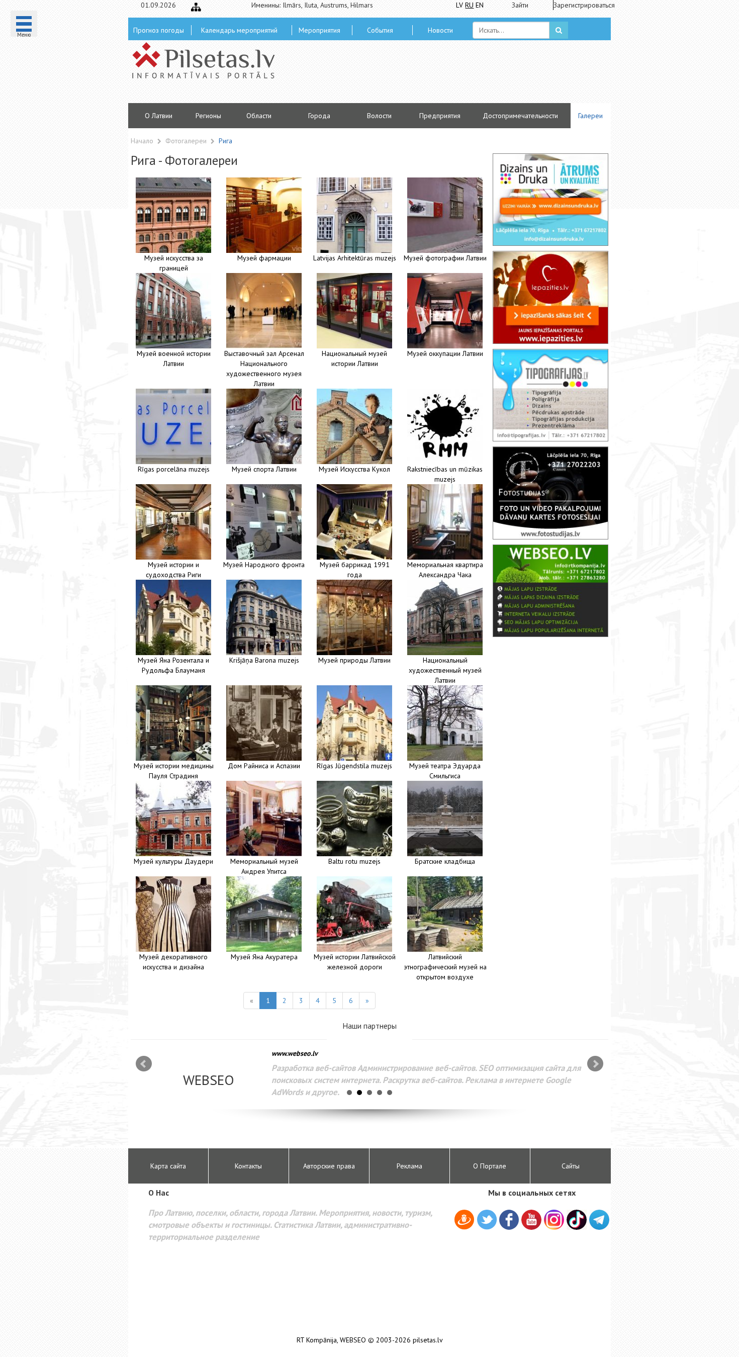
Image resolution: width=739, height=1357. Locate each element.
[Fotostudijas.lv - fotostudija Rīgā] (550, 492)
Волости (379, 115)
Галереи (590, 115)
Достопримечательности (520, 115)
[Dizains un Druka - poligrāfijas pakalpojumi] (550, 199)
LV (459, 5)
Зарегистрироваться (580, 5)
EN (480, 5)
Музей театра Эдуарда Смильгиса (445, 770)
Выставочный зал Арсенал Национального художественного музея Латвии (264, 368)
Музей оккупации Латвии (445, 353)
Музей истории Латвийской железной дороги (355, 961)
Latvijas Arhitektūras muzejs (354, 257)
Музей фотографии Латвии (445, 257)
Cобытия (380, 30)
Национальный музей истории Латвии (354, 358)
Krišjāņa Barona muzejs (264, 660)
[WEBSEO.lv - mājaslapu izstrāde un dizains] (550, 591)
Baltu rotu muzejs (354, 861)
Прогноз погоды (158, 30)
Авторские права (329, 1165)
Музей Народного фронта (264, 564)
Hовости (440, 30)
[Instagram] (554, 1219)
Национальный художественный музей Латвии (445, 670)
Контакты (248, 1165)
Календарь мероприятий (239, 30)
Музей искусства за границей (173, 263)
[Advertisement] (442, 75)
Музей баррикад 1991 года (355, 569)
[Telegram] (599, 1219)
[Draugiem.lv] (464, 1221)
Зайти (520, 5)
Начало (142, 140)
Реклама (409, 1165)
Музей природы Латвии (354, 660)
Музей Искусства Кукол (354, 469)
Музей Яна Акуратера (264, 956)
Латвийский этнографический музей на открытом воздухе (445, 966)
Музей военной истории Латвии (174, 358)
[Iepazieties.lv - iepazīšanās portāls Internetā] (550, 297)
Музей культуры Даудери (173, 861)
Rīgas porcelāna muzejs (174, 469)
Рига (225, 140)
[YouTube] (531, 1219)
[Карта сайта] (196, 7)
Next (595, 1064)
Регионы (208, 115)
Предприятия (439, 115)
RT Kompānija (317, 1340)
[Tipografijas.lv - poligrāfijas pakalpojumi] (550, 395)
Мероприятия (319, 30)
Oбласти (258, 115)
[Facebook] (509, 1221)
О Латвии (158, 115)
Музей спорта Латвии (264, 469)
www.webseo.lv (294, 1053)
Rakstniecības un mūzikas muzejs (445, 474)
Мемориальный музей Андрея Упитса (264, 866)
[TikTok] (577, 1219)
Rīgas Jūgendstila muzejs (354, 765)
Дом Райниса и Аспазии (264, 765)
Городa (319, 115)
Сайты (571, 1165)
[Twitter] (487, 1221)
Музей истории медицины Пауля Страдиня (174, 770)
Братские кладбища (445, 861)
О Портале (489, 1165)
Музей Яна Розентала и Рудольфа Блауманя (173, 665)
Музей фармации (264, 257)
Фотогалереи (187, 140)
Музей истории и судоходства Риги (173, 569)
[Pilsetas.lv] (209, 60)
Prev (144, 1064)
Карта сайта (168, 1165)
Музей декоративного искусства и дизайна (173, 961)
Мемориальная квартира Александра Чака (445, 569)
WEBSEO (353, 1340)
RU (469, 5)
